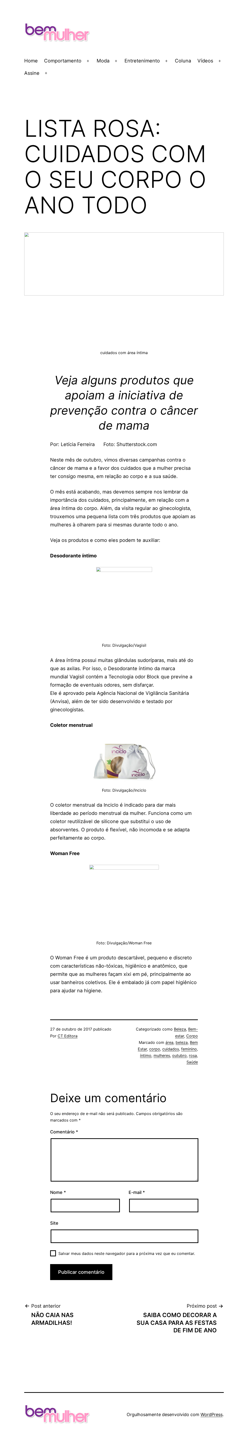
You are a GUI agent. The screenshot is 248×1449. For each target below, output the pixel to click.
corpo (154, 1049)
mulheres (162, 1055)
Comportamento (62, 61)
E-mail (137, 1192)
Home (31, 61)
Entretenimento (142, 61)
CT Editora (68, 1035)
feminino (189, 1049)
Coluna (183, 61)
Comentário (64, 1131)
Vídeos (205, 61)
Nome (58, 1192)
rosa (193, 1055)
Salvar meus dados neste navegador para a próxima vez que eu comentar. (126, 1253)
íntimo (145, 1055)
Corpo (192, 1035)
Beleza (180, 1029)
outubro (179, 1055)
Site (54, 1223)
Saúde (192, 1062)
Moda (103, 61)
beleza (182, 1042)
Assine (31, 73)
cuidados (170, 1049)
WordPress (212, 1414)
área (169, 1042)
